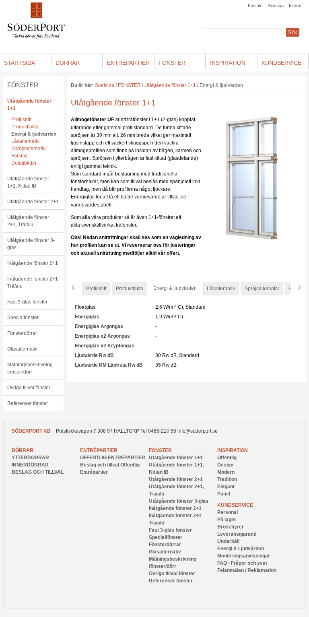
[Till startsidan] (36, 37)
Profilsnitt (21, 119)
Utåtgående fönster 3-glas (31, 243)
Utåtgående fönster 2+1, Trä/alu (28, 221)
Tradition (227, 479)
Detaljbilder (24, 163)
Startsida (104, 85)
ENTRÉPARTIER (98, 450)
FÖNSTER (23, 85)
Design (225, 465)
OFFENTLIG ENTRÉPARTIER (112, 457)
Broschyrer (230, 527)
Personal (227, 512)
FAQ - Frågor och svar (242, 563)
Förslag (19, 156)
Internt (295, 5)
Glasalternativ (22, 349)
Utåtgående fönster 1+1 (29, 104)
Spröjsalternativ (28, 148)
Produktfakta (25, 127)
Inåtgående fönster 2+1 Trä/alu (32, 282)
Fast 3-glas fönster (27, 302)
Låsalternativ (25, 141)
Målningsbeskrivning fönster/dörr (30, 368)
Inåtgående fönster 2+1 (32, 263)
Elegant (226, 486)
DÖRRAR (22, 450)
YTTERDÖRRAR (30, 457)
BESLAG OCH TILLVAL (38, 472)
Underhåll (228, 541)
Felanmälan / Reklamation (246, 570)
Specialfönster (23, 317)
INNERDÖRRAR (30, 465)
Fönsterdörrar (22, 333)
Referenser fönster (27, 403)
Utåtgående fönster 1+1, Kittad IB (28, 182)
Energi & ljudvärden (33, 134)
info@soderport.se (197, 431)
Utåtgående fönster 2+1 (33, 201)
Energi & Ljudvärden (240, 548)
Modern (226, 472)
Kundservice (235, 505)
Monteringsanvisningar (243, 556)
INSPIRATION (232, 450)
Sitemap (276, 5)
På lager (226, 519)
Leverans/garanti (236, 534)
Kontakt (255, 5)
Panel (223, 494)
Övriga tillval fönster (28, 387)
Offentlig (227, 457)
